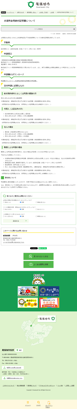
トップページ (10, 12)
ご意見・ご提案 (69, 385)
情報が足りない (41, 202)
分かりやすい (8, 209)
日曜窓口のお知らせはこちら (14, 378)
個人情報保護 (21, 385)
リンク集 (60, 385)
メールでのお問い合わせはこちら (13, 242)
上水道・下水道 (43, 12)
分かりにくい (41, 209)
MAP (20, 350)
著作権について (32, 385)
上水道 (52, 12)
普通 (23, 202)
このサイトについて (8, 385)
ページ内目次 (38, 29)
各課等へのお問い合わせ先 (14, 367)
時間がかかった (41, 216)
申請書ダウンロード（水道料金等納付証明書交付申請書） (19, 81)
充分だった (8, 202)
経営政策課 (6, 235)
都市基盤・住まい (31, 12)
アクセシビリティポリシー (47, 385)
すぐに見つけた (9, 216)
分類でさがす (20, 12)
